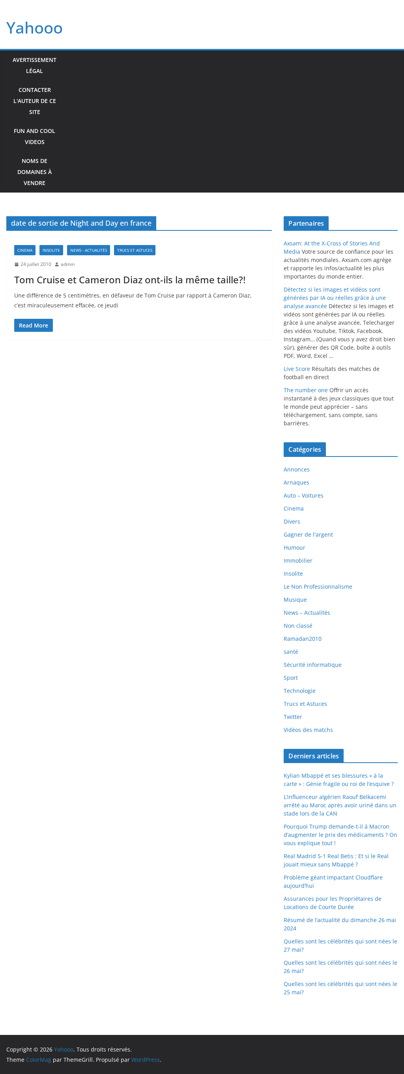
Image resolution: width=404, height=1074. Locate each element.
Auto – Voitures (304, 495)
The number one (306, 390)
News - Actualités (88, 250)
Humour (294, 547)
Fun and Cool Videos (34, 136)
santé (291, 651)
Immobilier (298, 560)
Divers (292, 521)
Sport (291, 677)
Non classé (298, 625)
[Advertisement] (230, 121)
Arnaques (296, 482)
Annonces (297, 469)
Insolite (51, 250)
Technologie (300, 690)
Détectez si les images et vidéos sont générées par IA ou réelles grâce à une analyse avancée (335, 298)
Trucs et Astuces (134, 250)
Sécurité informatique (313, 664)
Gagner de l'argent (308, 534)
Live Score (297, 368)
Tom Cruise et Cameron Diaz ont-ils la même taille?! (129, 279)
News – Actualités (307, 612)
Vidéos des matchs (308, 729)
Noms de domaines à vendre (34, 172)
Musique (295, 599)
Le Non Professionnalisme (318, 586)
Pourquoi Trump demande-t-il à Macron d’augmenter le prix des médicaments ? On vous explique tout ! (340, 835)
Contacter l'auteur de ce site (34, 101)
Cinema (24, 250)
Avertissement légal (34, 65)
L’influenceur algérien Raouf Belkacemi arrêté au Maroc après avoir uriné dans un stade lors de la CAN (340, 805)
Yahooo (34, 27)
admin (68, 264)
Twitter (293, 716)
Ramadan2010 (303, 638)
